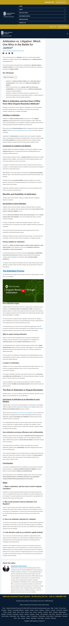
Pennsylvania (34, 616)
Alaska (31, 610)
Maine (50, 612)
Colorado (53, 610)
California (47, 610)
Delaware (65, 610)
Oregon (28, 616)
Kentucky (40, 612)
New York (65, 614)
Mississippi (15, 614)
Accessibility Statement (18, 610)
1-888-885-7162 (52, 26)
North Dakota (13, 616)
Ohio (18, 616)
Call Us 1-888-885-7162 (57, 596)
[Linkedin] (12, 53)
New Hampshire (44, 614)
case (6, 276)
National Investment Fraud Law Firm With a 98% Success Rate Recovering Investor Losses (28, 608)
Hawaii (14, 612)
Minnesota (9, 614)
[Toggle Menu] (64, 9)
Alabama (27, 610)
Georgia (10, 612)
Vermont (23, 618)
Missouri (21, 614)
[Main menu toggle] (67, 33)
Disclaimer (3, 610)
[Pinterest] (9, 53)
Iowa (31, 612)
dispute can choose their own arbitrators (23, 412)
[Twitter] (6, 53)
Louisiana (45, 612)
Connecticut (59, 610)
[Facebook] (3, 53)
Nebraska (32, 614)
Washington (34, 618)
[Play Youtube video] (23, 290)
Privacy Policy (62, 608)
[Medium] (37, 623)
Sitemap (10, 610)
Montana (27, 614)
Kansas (35, 612)
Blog (52, 608)
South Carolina (49, 616)
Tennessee (64, 616)
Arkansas (41, 610)
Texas (15, 618)
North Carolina (5, 616)
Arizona (36, 610)
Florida (5, 612)
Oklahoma (22, 616)
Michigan (3, 614)
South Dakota (58, 616)
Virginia (28, 618)
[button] (49, 2)
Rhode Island (42, 616)
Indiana (27, 612)
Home (3, 608)
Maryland (55, 612)
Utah (19, 618)
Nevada (37, 614)
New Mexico (59, 614)
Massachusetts (62, 612)
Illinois (22, 612)
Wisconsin (47, 618)
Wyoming (53, 618)
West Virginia (41, 618)
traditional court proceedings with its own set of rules (19, 130)
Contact (56, 608)
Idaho (18, 612)
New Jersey (52, 614)
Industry (41, 328)
